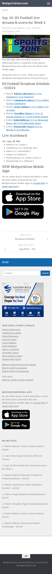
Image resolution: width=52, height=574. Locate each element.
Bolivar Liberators (11, 329)
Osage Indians (9, 343)
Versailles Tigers (10, 352)
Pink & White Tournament (15, 371)
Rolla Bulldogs (9, 346)
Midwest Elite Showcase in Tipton (19, 364)
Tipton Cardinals (10, 349)
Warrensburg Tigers (12, 356)
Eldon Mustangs (10, 336)
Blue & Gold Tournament (14, 368)
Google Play (39, 183)
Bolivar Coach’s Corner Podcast (17, 380)
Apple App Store (10, 186)
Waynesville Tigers (11, 359)
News (5, 10)
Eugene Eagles (9, 339)
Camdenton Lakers (11, 333)
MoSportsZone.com (15, 3)
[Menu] (48, 3)
